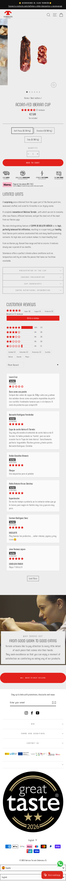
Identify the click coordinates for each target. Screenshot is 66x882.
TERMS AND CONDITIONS (33, 733)
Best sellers (36, 98)
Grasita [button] (19, 357)
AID (33, 724)
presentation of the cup (33, 271)
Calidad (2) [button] (12, 352)
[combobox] (33, 868)
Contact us (33, 743)
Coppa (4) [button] (37, 311)
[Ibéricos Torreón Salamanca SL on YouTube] (37, 713)
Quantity (33, 148)
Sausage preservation (33, 277)
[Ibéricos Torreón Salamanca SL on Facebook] (32, 713)
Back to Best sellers (35, 678)
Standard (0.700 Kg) (44, 130)
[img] (33, 386)
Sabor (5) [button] (27, 311)
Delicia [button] (10, 357)
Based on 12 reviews (14, 313)
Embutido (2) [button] (24, 352)
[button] (28, 109)
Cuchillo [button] (47, 352)
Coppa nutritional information (33, 290)
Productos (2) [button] (36, 352)
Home (26, 98)
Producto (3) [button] (49, 311)
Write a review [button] (33, 318)
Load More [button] (33, 578)
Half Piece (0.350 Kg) (22, 130)
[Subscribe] (54, 702)
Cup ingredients (33, 284)
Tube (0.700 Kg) (33, 139)
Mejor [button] (27, 357)
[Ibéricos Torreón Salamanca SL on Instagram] (26, 713)
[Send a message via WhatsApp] (60, 864)
